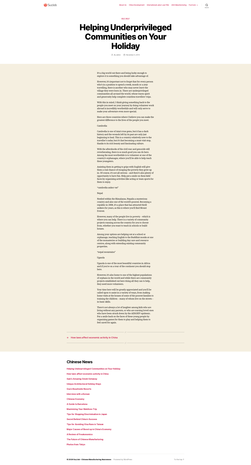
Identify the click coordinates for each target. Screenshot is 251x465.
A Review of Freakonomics (80, 434)
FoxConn (192, 5)
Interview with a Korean (78, 394)
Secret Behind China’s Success (82, 419)
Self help (125, 18)
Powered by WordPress (122, 459)
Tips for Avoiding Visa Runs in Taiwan (85, 424)
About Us (122, 5)
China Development (137, 5)
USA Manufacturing (178, 5)
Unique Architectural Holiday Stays (84, 384)
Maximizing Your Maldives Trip (82, 409)
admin (118, 55)
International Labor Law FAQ (158, 5)
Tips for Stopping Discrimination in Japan (87, 414)
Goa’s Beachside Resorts (79, 389)
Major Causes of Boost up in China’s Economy (89, 429)
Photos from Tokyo (76, 444)
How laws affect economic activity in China (88, 374)
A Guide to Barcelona (77, 404)
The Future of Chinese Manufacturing (85, 439)
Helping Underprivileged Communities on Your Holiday (93, 369)
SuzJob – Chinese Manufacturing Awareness (92, 459)
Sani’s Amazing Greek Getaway (82, 379)
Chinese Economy (75, 399)
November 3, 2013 (133, 55)
